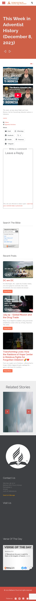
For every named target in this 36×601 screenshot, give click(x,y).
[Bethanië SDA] (19, 3)
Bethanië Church (14, 590)
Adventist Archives (10, 124)
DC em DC (8, 280)
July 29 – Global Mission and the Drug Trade (17, 316)
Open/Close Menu (4, 3)
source (5, 118)
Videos (7, 122)
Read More (7, 291)
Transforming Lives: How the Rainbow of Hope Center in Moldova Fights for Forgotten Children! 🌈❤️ (18, 355)
